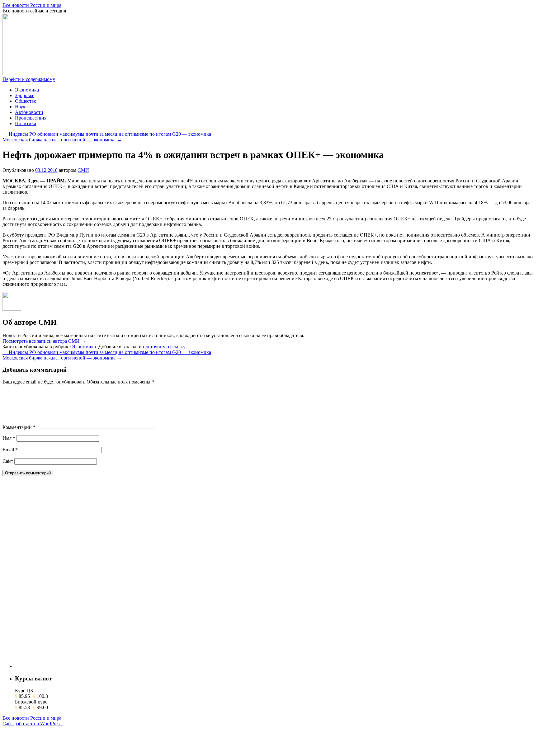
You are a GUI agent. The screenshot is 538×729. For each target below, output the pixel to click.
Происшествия (30, 117)
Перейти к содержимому (28, 79)
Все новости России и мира (31, 5)
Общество (25, 101)
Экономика (27, 89)
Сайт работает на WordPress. (32, 723)
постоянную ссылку (164, 346)
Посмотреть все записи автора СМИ (44, 341)
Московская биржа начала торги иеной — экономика (62, 139)
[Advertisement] (61, 574)
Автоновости (29, 112)
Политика (25, 123)
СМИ (83, 170)
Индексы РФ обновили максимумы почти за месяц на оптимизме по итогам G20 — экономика (106, 134)
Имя (8, 438)
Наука (21, 106)
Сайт (7, 461)
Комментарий (18, 427)
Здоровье (24, 95)
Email (10, 449)
